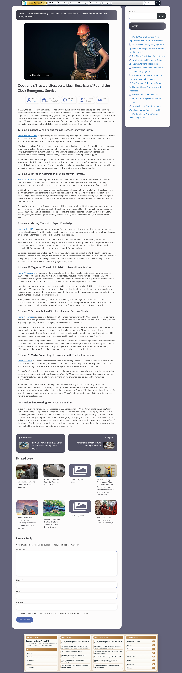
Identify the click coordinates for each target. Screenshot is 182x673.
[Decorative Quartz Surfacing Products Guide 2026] (54, 470)
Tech (128, 653)
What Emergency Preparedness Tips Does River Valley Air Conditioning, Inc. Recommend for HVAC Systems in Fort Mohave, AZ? (105, 487)
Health (129, 660)
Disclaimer (30, 664)
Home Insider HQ (25, 229)
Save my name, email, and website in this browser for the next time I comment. (55, 613)
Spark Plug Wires (77, 515)
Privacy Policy (30, 660)
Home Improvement (37, 13)
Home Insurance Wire (27, 135)
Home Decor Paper (26, 179)
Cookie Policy (30, 668)
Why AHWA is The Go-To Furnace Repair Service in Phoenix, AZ (105, 520)
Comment (21, 549)
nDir (34, 101)
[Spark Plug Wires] (80, 506)
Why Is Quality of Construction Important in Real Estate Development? (75, 642)
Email (19, 591)
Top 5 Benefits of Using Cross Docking (149, 56)
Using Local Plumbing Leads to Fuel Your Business (26, 484)
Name (19, 580)
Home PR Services (26, 317)
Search (132, 11)
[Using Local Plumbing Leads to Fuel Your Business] (27, 471)
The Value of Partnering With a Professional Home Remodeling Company (108, 652)
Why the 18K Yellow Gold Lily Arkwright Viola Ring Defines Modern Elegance (145, 98)
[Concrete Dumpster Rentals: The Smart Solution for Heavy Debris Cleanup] (54, 508)
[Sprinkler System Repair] (80, 470)
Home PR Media (25, 360)
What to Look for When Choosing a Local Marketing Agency (72, 661)
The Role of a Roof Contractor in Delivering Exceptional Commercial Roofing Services (27, 522)
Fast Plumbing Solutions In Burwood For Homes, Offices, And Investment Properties (146, 87)
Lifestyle (106, 3)
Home (21, 13)
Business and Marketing (78, 3)
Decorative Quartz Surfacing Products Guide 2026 (51, 482)
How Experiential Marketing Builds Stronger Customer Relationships (73, 656)
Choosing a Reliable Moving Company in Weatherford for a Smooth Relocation (105, 661)
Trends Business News (36, 3)
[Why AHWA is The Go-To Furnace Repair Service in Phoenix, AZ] (106, 507)
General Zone (94, 3)
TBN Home (52, 3)
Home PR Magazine (26, 273)
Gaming (129, 645)
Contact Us (61, 3)
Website (19, 602)
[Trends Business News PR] (24, 3)
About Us (29, 653)
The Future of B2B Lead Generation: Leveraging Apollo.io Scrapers (74, 666)
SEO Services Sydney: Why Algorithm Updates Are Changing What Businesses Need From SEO (146, 48)
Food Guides (130, 664)
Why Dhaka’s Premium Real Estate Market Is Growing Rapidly (106, 666)
